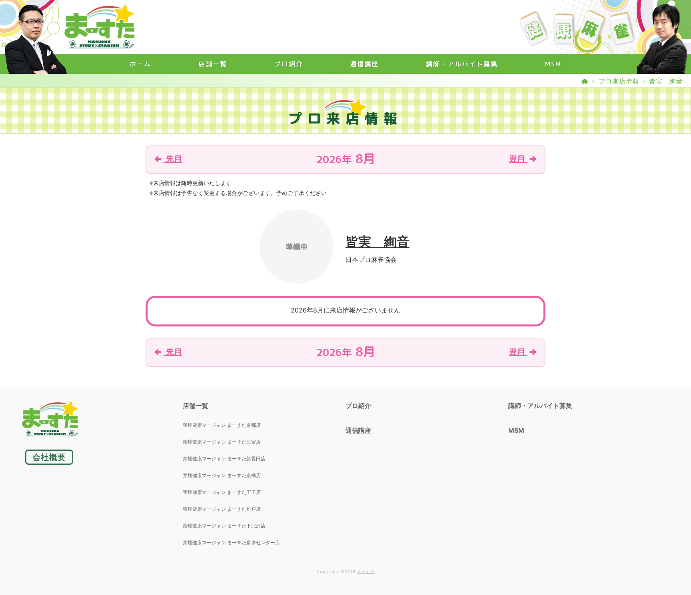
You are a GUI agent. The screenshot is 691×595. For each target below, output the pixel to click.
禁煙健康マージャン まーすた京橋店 (222, 475)
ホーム (140, 64)
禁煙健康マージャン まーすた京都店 (222, 425)
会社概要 (49, 457)
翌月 (518, 158)
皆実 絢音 (666, 81)
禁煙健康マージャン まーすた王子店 (222, 492)
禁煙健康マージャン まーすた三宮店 (222, 442)
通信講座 (364, 64)
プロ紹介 (288, 64)
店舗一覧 (212, 64)
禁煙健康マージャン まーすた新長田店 (224, 459)
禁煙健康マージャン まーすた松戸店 (222, 509)
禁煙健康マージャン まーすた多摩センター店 (231, 542)
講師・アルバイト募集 (462, 64)
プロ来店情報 (619, 81)
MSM (553, 64)
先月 (173, 158)
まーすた (366, 571)
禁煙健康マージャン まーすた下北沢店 (224, 526)
